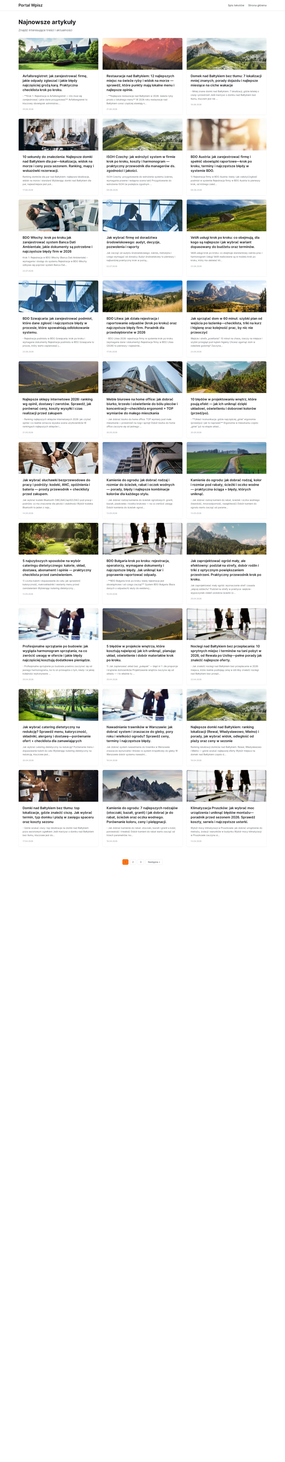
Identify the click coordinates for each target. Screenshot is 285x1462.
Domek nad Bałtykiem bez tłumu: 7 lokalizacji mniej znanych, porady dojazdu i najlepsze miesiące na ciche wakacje (226, 80)
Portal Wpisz (30, 5)
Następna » (154, 862)
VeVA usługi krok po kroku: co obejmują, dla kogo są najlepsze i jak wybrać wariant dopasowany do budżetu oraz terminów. (225, 242)
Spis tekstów (236, 5)
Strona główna (257, 5)
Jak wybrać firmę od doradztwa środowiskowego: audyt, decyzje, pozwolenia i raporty (133, 242)
